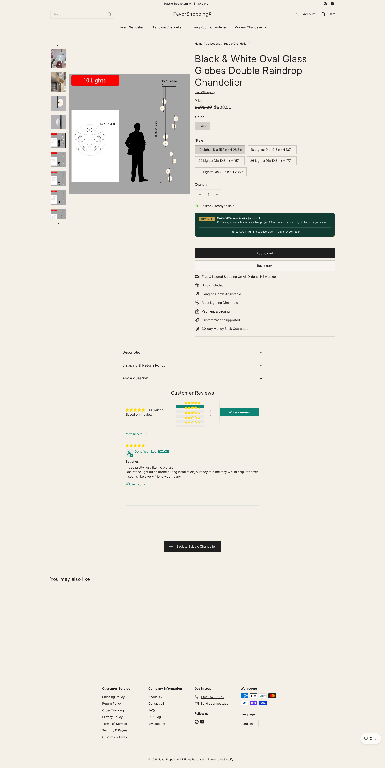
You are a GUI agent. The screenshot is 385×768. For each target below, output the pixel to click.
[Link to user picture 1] (135, 491)
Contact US (156, 703)
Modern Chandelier (249, 27)
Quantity (201, 184)
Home (198, 43)
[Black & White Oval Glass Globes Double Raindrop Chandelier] (74, 627)
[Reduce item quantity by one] (200, 194)
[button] (193, 403)
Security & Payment (116, 730)
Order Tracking (113, 710)
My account (156, 724)
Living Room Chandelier (208, 27)
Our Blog (154, 717)
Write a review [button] (239, 412)
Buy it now (265, 265)
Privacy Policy (112, 717)
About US (155, 697)
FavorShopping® (192, 14)
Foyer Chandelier (131, 27)
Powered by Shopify (220, 759)
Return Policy (112, 703)
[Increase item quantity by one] (216, 194)
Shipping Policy (113, 697)
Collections (213, 43)
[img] (135, 445)
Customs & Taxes (114, 737)
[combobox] (82, 14)
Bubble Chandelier (235, 43)
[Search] (109, 14)
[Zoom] (129, 134)
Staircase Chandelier (167, 27)
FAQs (152, 710)
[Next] (58, 222)
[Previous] (58, 46)
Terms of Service (114, 724)
